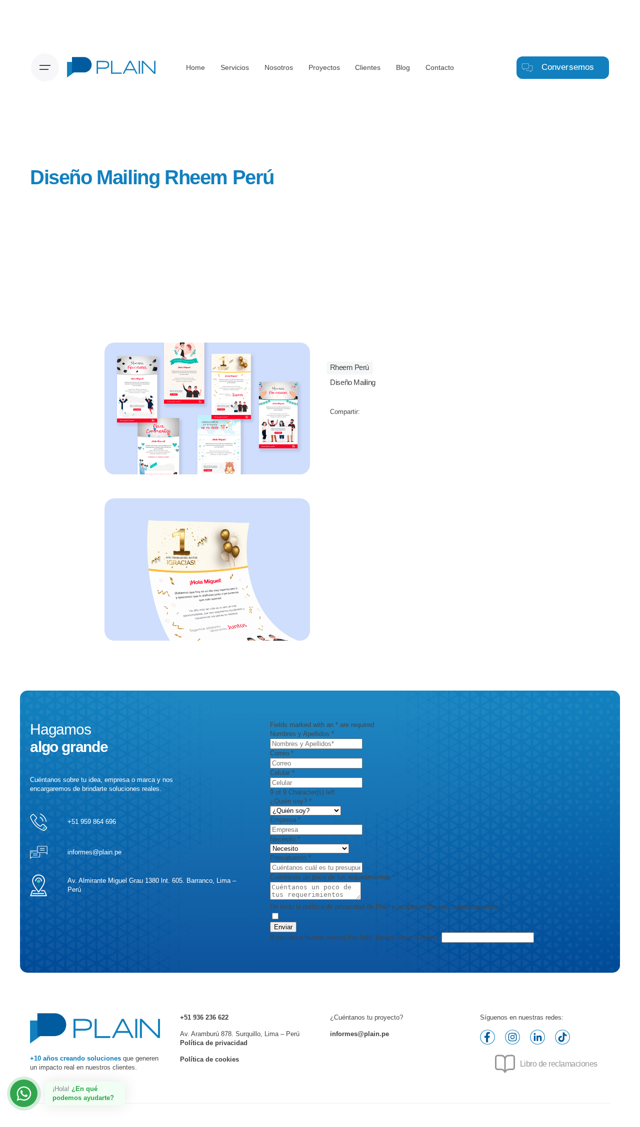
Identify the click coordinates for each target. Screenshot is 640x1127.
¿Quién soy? (291, 801)
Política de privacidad (214, 1043)
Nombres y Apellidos (302, 734)
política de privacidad (333, 906)
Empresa (285, 819)
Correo (282, 753)
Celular (282, 772)
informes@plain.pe (95, 852)
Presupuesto (290, 857)
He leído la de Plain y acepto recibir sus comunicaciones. (387, 906)
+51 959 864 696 (92, 821)
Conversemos (568, 67)
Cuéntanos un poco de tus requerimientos (332, 877)
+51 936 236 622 (204, 1017)
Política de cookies (209, 1059)
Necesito (285, 839)
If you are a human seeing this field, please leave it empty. (356, 937)
